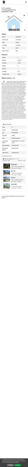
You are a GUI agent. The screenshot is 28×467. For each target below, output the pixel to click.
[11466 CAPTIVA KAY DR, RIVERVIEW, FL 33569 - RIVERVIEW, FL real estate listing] (6, 186)
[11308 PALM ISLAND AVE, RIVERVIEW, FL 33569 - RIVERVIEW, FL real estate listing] (6, 172)
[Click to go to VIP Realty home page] (13, 2)
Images (10, 29)
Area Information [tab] (8, 124)
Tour (15, 29)
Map (18, 29)
